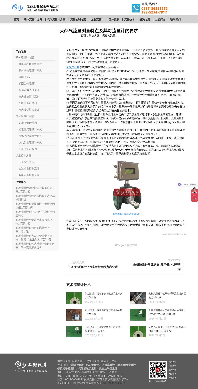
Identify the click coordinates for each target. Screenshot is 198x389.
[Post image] (74, 298)
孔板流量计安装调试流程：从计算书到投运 (35, 197)
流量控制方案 (23, 155)
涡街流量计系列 (28, 122)
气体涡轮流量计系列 (30, 135)
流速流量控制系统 (29, 168)
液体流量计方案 (25, 57)
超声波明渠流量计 (29, 109)
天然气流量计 (117, 214)
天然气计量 (72, 67)
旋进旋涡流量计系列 (30, 129)
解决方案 (132, 245)
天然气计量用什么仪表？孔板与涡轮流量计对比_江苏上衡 (167, 329)
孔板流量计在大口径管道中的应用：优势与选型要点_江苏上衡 (167, 312)
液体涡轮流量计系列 (30, 70)
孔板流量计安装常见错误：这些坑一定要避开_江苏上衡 (103, 329)
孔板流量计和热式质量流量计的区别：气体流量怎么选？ (35, 245)
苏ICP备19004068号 (114, 382)
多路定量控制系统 (29, 175)
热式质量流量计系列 (30, 142)
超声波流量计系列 (29, 96)
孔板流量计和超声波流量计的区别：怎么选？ (34, 229)
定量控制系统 (26, 162)
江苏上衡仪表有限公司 (132, 214)
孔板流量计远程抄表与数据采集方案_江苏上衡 (103, 295)
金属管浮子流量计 (29, 90)
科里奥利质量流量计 (30, 63)
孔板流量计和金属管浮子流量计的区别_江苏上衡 (167, 295)
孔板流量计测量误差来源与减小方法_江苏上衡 (103, 312)
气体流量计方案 (25, 116)
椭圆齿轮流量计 (28, 83)
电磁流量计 (25, 76)
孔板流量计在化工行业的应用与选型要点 (35, 213)
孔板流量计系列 (28, 103)
